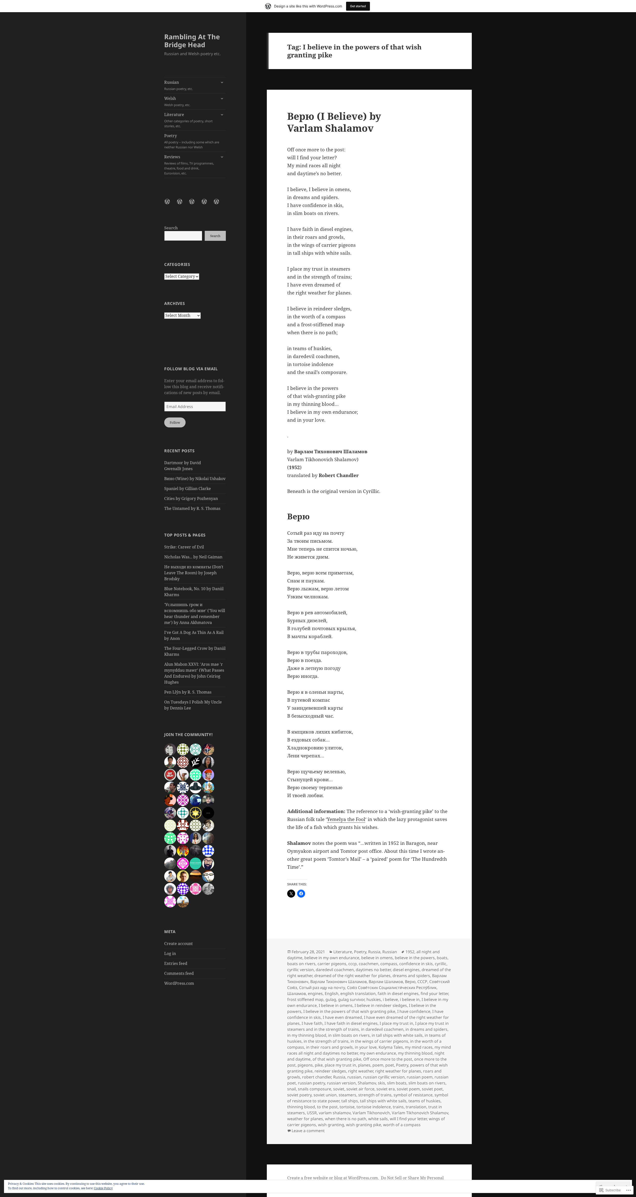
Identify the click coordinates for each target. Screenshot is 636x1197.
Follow (175, 422)
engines (315, 993)
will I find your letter (408, 1118)
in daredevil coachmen (382, 1029)
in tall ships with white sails (397, 1035)
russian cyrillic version (384, 1077)
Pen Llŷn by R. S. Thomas (187, 692)
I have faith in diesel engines (351, 1023)
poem (377, 1065)
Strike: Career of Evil (184, 547)
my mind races (419, 1047)
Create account (178, 943)
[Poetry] (207, 204)
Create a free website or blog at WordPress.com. (333, 1178)
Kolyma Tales (391, 1047)
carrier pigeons (332, 963)
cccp (352, 963)
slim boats (396, 1083)
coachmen (368, 963)
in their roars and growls (329, 1047)
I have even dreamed (342, 1017)
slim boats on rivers (426, 1083)
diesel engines (406, 969)
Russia (374, 951)
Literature (188, 120)
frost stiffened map (305, 999)
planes (364, 1065)
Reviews (189, 164)
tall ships (349, 1101)
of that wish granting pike (337, 1059)
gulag (330, 999)
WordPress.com (179, 983)
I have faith (312, 1023)
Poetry (191, 141)
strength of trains (375, 1095)
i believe (390, 999)
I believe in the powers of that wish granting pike (349, 1011)
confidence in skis (416, 963)
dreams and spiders (411, 975)
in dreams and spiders (426, 1029)
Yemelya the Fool (346, 819)
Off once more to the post (387, 1059)
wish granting (331, 1124)
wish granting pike (363, 1124)
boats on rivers (301, 963)
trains (398, 1107)
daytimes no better (373, 969)
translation (416, 1107)
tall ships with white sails (383, 1101)
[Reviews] (219, 204)
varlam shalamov (335, 1112)
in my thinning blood (306, 1035)
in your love (366, 1047)
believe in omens (377, 957)
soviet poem (408, 1089)
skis (381, 1083)
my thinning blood (415, 1053)
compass (388, 963)
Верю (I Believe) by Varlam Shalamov (334, 121)
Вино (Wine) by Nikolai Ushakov (195, 478)
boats (442, 957)
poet (389, 1065)
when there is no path (345, 1118)
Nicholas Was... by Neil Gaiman (193, 557)
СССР (422, 981)
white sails (378, 1118)
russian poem (420, 1077)
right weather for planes (398, 1071)
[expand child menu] (222, 82)
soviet (338, 1089)
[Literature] (195, 204)
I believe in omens (336, 1005)
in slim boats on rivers (349, 1035)
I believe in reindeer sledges (381, 1005)
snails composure (314, 1089)
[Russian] (170, 204)
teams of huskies (424, 1101)
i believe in (410, 999)
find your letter (434, 993)
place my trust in (340, 1065)
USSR (312, 1112)
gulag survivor (351, 999)
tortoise (347, 1107)
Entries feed (175, 963)
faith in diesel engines (398, 993)
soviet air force (360, 1089)
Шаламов (296, 993)
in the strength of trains (326, 1041)
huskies (373, 999)
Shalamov (367, 1083)
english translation (358, 993)
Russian (178, 85)
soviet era (385, 1089)
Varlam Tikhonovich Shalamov (420, 1112)
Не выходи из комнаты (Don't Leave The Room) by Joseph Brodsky (193, 572)
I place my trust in (396, 1023)
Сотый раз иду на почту (322, 987)
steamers (347, 1095)
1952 (409, 951)
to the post (327, 1107)
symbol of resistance (413, 1095)
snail (291, 1089)
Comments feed (179, 973)
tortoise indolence (374, 1107)
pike (319, 1065)
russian (354, 1077)
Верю (410, 981)
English (331, 993)
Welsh (177, 101)
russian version (341, 1083)
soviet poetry (299, 1095)
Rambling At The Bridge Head (192, 40)
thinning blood (301, 1107)
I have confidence (413, 1011)
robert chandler (316, 1077)
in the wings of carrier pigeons (379, 1041)
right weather (360, 1071)
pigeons (305, 1065)
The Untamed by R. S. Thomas (192, 508)
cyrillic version (300, 969)
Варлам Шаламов (386, 981)
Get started (358, 6)
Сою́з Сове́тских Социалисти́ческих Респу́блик (392, 987)
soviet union (325, 1095)
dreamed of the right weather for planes (352, 975)
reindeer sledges (330, 1071)
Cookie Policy (103, 1188)
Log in (170, 953)
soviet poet (432, 1089)
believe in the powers (415, 957)
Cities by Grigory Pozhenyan (191, 498)
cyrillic (440, 963)
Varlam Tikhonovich (371, 1112)
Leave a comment (308, 1130)
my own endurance (378, 1053)
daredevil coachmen (335, 969)
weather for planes (305, 1118)
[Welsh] (183, 204)
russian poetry (311, 1083)
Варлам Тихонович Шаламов (338, 981)
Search (171, 228)
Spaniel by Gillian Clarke (187, 488)
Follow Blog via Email (191, 368)
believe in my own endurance (331, 957)
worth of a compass (402, 1124)
